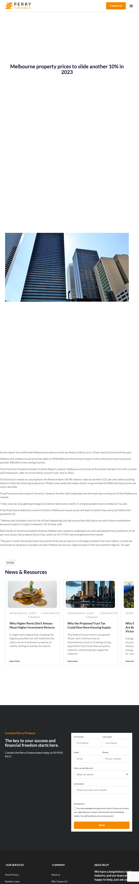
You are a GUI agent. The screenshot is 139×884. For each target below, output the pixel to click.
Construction (52, 613)
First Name (79, 737)
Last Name (107, 737)
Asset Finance (34, 615)
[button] (131, 6)
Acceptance (79, 803)
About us (55, 874)
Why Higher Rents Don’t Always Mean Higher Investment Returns (32, 625)
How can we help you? (83, 768)
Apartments (18, 613)
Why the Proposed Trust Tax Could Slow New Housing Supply (89, 625)
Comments (79, 784)
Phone (105, 752)
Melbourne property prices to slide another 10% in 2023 (67, 69)
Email (76, 752)
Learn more (14, 661)
